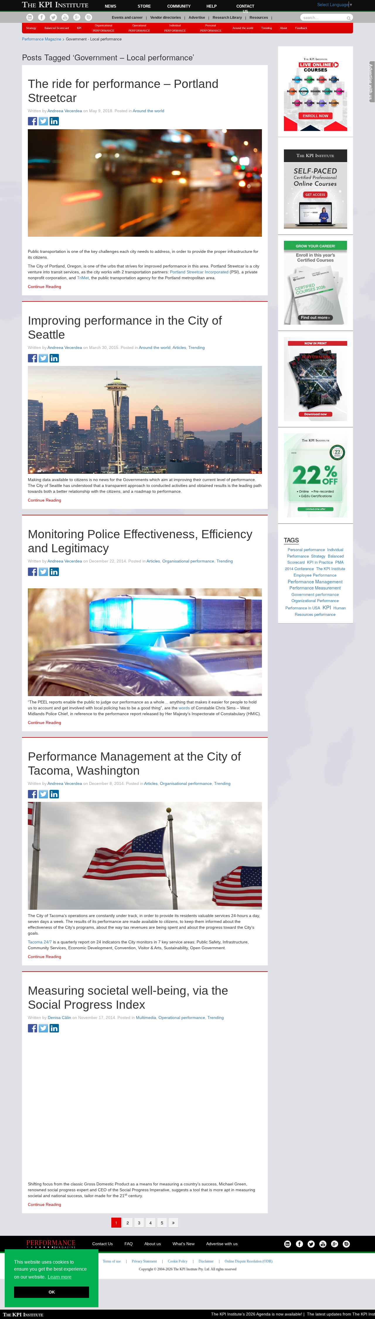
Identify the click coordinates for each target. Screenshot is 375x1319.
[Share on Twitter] (43, 121)
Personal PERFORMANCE (210, 28)
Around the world (243, 28)
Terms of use (112, 1261)
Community (179, 6)
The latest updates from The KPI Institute (325, 1314)
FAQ (129, 1243)
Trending (266, 28)
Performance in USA (302, 608)
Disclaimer (206, 1261)
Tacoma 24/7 (40, 942)
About (283, 28)
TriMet (83, 277)
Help (212, 6)
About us (152, 1243)
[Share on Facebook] (32, 121)
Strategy (31, 28)
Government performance (315, 594)
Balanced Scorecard (57, 28)
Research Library (227, 18)
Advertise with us (222, 1243)
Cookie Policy (178, 1261)
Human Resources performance (320, 611)
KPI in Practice (320, 562)
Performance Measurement (315, 587)
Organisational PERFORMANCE (103, 28)
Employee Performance (315, 575)
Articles (179, 347)
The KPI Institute (330, 568)
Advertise (197, 18)
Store (144, 6)
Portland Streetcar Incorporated (199, 272)
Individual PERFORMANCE (175, 28)
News (110, 6)
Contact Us (102, 1243)
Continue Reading (44, 286)
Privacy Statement (144, 1261)
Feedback (301, 28)
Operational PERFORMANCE (139, 28)
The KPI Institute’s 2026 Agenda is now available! (237, 1314)
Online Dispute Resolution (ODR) (248, 1261)
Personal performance (306, 549)
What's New (184, 1243)
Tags (291, 540)
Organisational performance (188, 561)
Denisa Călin (59, 1017)
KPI (79, 28)
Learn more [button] (59, 1276)
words (184, 707)
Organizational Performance (315, 600)
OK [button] (52, 1292)
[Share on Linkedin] (54, 121)
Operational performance (181, 1017)
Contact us (245, 9)
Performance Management (315, 581)
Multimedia (146, 1017)
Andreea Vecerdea (64, 110)
